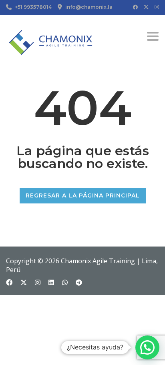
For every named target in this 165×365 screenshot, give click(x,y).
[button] (147, 347)
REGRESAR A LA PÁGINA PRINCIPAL (83, 195)
